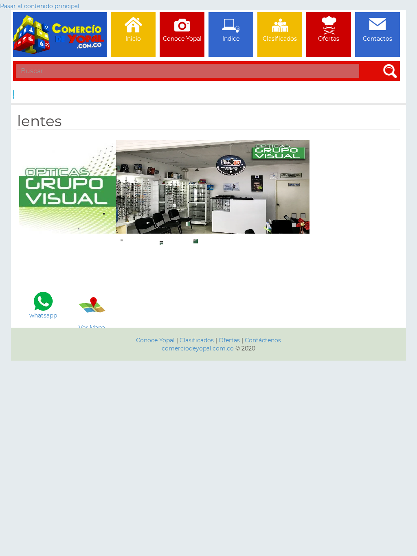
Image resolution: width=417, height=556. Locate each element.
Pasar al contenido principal (39, 6)
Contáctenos (263, 340)
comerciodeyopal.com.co (198, 348)
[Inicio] (60, 22)
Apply (13, 94)
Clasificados (197, 340)
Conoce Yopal (155, 340)
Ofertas (229, 340)
